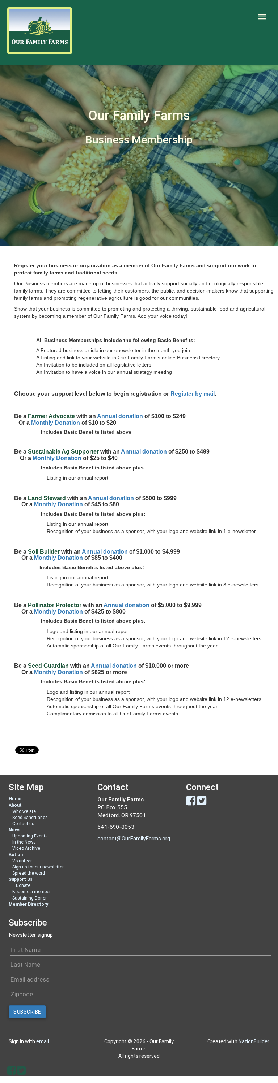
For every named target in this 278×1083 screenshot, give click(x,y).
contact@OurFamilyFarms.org (133, 838)
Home (15, 798)
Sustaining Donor (29, 898)
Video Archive (26, 848)
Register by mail (192, 394)
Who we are (24, 811)
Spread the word (28, 873)
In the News (24, 842)
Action (16, 854)
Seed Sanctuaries (30, 817)
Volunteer (22, 860)
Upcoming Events (30, 836)
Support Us (21, 879)
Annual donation (120, 416)
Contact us (23, 823)
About (15, 805)
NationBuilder (254, 1041)
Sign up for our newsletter (38, 867)
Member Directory (28, 904)
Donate (23, 885)
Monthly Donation (55, 423)
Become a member (31, 891)
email (42, 1041)
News (15, 829)
